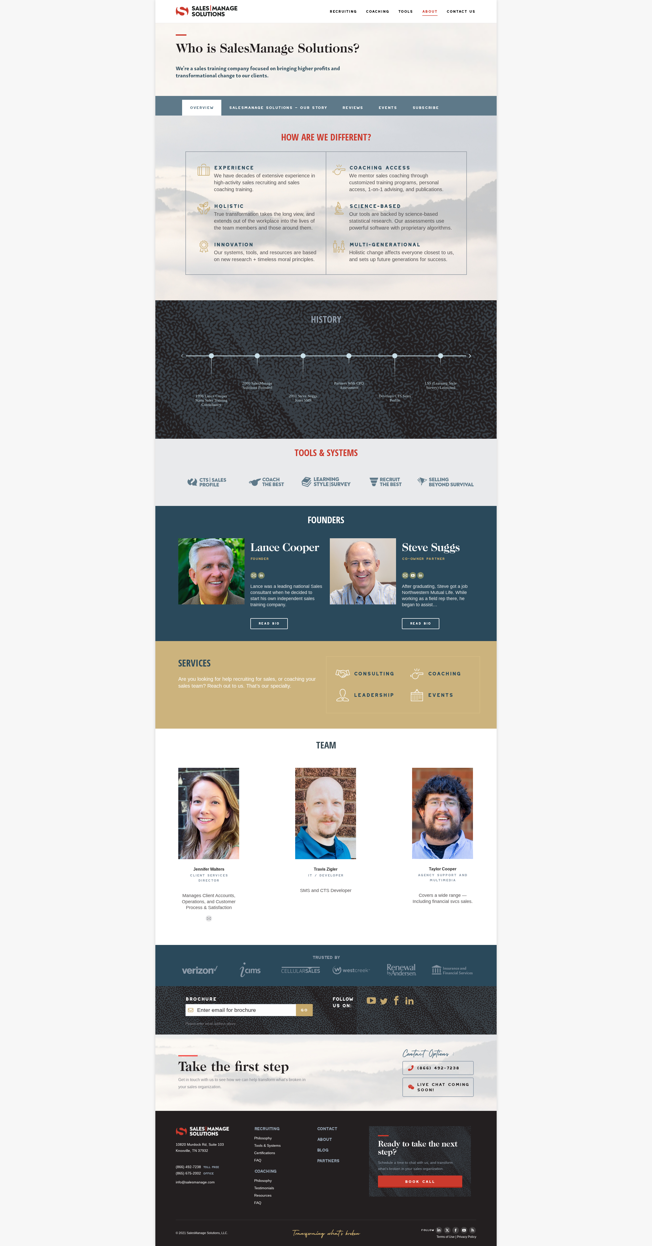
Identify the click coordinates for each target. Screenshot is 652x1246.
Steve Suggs (431, 548)
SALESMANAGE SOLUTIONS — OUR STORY (278, 107)
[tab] (201, 108)
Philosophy (263, 1138)
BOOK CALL (420, 1181)
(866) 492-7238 (438, 1068)
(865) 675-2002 (188, 1173)
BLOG (322, 1150)
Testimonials (264, 1188)
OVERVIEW (202, 107)
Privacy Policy (466, 1237)
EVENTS (387, 107)
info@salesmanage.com (195, 1182)
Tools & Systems (267, 1145)
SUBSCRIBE (425, 107)
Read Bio (269, 623)
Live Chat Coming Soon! (443, 1087)
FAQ (257, 1160)
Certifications (264, 1153)
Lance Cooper (284, 548)
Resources (262, 1195)
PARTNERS (328, 1161)
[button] (182, 356)
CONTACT (327, 1128)
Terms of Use (446, 1237)
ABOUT (324, 1139)
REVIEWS (352, 107)
